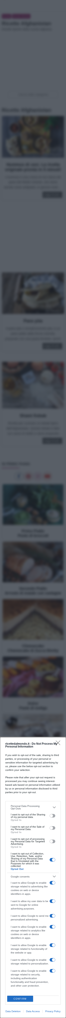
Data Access (33, 1011)
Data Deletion (13, 1011)
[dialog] (33, 877)
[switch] (52, 816)
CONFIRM (20, 998)
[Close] (59, 744)
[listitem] (33, 807)
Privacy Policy (53, 1011)
